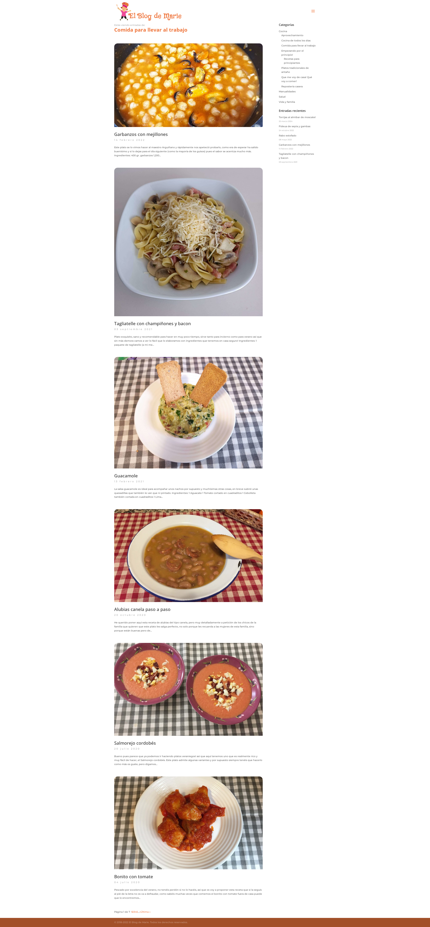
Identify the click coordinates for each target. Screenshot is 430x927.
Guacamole (126, 476)
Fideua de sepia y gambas (294, 126)
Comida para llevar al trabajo (298, 45)
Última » (145, 911)
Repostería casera (292, 86)
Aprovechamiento (292, 35)
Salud (282, 96)
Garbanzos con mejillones (141, 134)
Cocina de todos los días (296, 40)
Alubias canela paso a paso (142, 609)
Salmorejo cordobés (135, 743)
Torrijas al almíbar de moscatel (297, 117)
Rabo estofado (287, 135)
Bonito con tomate (133, 877)
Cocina (283, 31)
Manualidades (287, 91)
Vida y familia (287, 101)
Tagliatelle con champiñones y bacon (152, 323)
